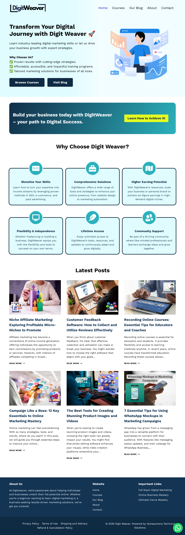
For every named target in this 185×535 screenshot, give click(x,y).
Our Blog (136, 8)
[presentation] (35, 297)
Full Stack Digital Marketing (155, 490)
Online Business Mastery (153, 494)
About (152, 8)
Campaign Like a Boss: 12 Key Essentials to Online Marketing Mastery (34, 416)
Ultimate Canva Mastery (153, 499)
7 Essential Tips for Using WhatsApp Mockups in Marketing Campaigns (146, 416)
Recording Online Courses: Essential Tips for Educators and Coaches (148, 325)
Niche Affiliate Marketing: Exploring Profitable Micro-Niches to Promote (32, 325)
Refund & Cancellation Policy (55, 527)
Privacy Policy (30, 523)
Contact (167, 8)
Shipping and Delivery (74, 523)
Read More (16, 363)
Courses (118, 8)
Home (103, 8)
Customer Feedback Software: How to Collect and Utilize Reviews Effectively (92, 325)
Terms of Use (50, 523)
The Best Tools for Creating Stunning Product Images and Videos (92, 416)
